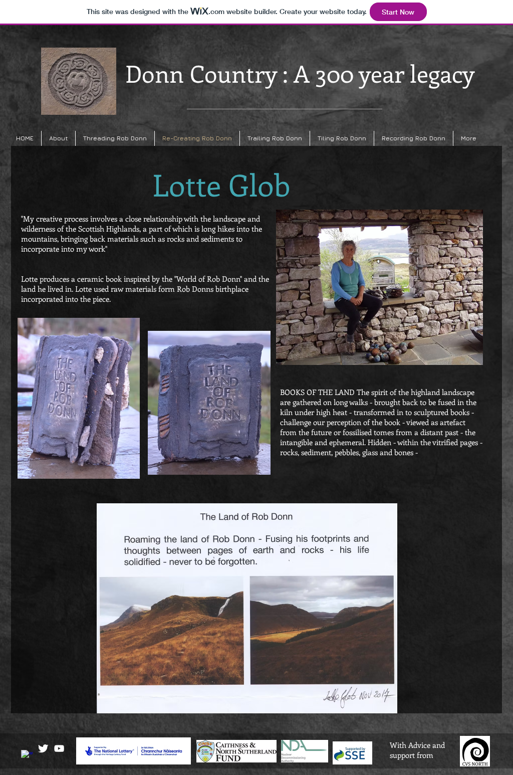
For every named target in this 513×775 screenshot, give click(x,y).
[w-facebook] (27, 756)
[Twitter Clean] (43, 748)
